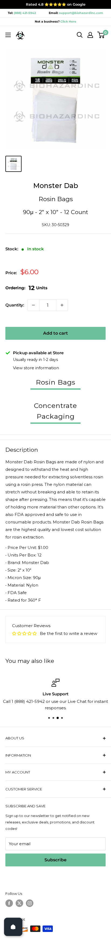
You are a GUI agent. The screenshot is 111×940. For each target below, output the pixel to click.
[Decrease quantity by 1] (33, 305)
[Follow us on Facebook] (9, 903)
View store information (36, 367)
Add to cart (55, 333)
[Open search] (80, 35)
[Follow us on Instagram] (29, 903)
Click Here (68, 21)
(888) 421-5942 (25, 13)
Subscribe (55, 859)
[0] (101, 35)
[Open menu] (8, 35)
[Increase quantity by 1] (62, 305)
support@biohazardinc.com (81, 13)
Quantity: (14, 305)
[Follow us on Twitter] (19, 903)
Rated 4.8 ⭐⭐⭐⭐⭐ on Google (55, 4)
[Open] (13, 927)
